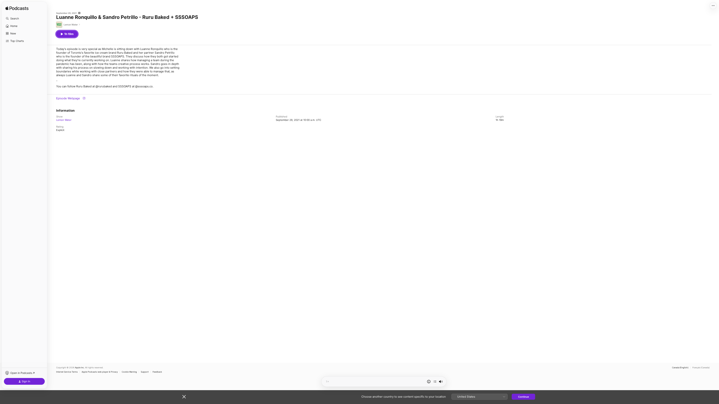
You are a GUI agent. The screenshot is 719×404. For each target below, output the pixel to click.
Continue (523, 396)
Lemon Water (64, 119)
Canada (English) (680, 368)
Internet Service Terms (67, 372)
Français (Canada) (701, 368)
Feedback (157, 372)
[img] (16, 8)
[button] (24, 18)
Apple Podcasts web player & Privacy (100, 372)
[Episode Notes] (429, 381)
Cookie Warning (129, 372)
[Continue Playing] (435, 381)
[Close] (184, 396)
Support (145, 372)
